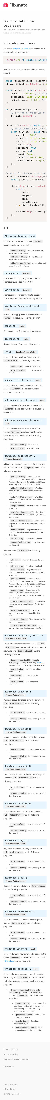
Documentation (10, 1054)
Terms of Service (10, 1084)
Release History (10, 1049)
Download (40, 663)
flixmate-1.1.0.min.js (21, 48)
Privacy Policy (9, 1089)
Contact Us (8, 1066)
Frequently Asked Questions (16, 1059)
